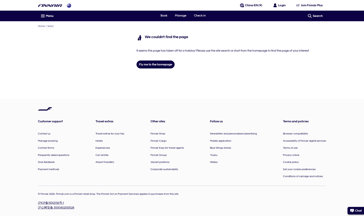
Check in (200, 15)
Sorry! (50, 25)
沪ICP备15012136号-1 (51, 203)
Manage (180, 15)
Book (164, 15)
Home (41, 25)
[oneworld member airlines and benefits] (69, 5)
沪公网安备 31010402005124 (56, 207)
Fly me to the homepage (155, 64)
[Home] (50, 5)
